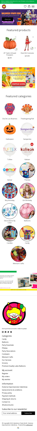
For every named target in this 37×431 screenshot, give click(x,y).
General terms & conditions (12, 390)
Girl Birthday (27, 200)
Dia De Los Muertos (9, 119)
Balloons (27, 221)
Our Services (6, 360)
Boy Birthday (10, 200)
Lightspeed (29, 425)
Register (5, 373)
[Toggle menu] (33, 6)
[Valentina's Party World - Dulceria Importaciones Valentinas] (4, 6)
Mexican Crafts (18, 263)
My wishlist (6, 379)
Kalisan (27, 159)
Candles (10, 243)
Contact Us (6, 402)
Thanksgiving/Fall (27, 119)
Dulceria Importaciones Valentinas (14, 387)
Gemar (9, 180)
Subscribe (28, 413)
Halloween (10, 139)
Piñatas (4, 348)
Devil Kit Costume (27, 53)
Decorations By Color (9, 222)
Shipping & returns (9, 399)
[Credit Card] (18, 428)
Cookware (5, 354)
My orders (6, 376)
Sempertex (27, 139)
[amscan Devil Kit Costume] (27, 43)
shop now (8, 19)
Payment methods (8, 396)
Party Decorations (8, 351)
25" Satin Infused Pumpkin (9, 54)
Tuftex (9, 159)
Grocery (5, 363)
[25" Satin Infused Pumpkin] (10, 43)
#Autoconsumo (8, 405)
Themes (27, 180)
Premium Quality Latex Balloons (14, 366)
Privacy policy (7, 393)
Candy (27, 243)
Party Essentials (8, 345)
